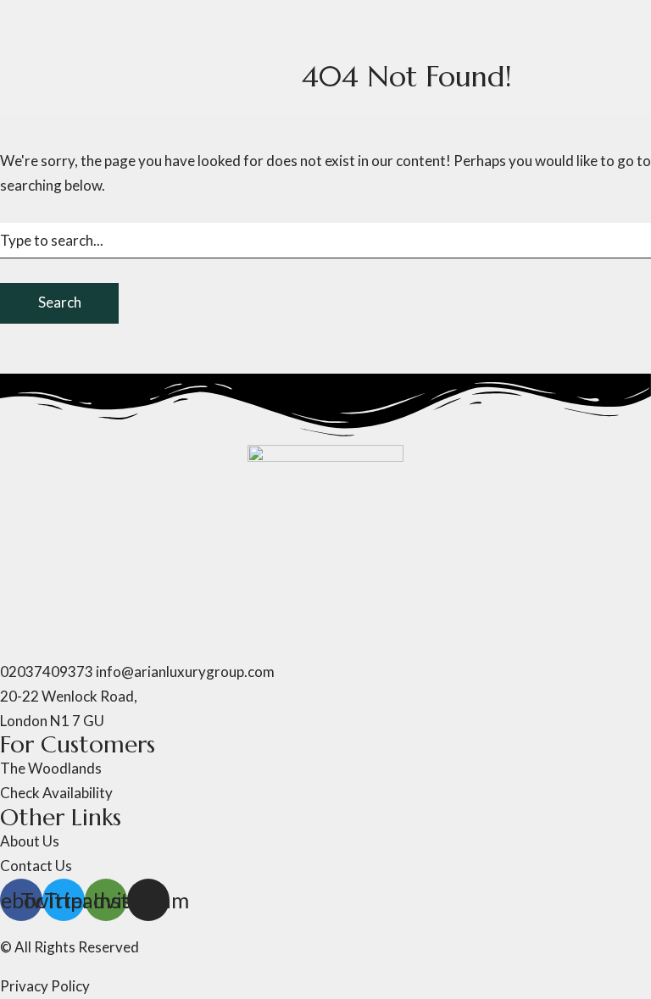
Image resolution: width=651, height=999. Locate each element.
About (61, 20)
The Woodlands (135, 20)
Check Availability (56, 277)
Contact (141, 277)
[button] (325, 647)
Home (19, 20)
